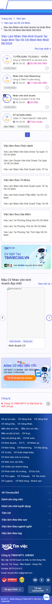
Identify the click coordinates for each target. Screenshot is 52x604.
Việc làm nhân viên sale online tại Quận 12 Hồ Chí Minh (26, 153)
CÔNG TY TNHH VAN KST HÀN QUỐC (30, 118)
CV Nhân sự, (33, 443)
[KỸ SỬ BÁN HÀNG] (7, 118)
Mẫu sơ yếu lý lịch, (10, 433)
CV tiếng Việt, (41, 419)
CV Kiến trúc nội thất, (12, 462)
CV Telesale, (23, 476)
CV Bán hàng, (8, 447)
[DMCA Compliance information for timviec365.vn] (21, 580)
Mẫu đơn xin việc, (10, 428)
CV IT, (22, 443)
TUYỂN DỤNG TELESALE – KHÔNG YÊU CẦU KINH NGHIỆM (31, 56)
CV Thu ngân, (8, 476)
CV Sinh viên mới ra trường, (15, 457)
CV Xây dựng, (41, 447)
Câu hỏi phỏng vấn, (11, 438)
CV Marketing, (24, 447)
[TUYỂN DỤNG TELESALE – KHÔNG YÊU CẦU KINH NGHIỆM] (7, 59)
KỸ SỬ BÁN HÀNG (22, 115)
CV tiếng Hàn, (8, 424)
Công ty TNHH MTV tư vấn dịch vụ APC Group (31, 60)
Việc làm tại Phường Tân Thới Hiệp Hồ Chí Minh (25, 233)
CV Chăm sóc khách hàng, (14, 466)
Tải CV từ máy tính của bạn (19, 378)
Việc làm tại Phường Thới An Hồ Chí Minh (25, 226)
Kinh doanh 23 (17, 345)
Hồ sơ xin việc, (8, 419)
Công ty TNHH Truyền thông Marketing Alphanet (26, 79)
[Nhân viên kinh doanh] (7, 98)
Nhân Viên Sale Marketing (26, 76)
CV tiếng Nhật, (25, 424)
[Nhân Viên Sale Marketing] (7, 79)
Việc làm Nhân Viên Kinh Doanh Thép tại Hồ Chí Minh (26, 205)
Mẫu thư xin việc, (30, 428)
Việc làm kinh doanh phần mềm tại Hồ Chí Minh (25, 196)
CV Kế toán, (29, 438)
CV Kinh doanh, (9, 443)
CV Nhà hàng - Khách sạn (29, 481)
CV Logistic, (7, 481)
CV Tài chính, (39, 476)
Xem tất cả (44, 283)
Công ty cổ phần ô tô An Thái (26, 99)
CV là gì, (26, 433)
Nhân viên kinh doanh (24, 95)
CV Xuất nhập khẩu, (24, 452)
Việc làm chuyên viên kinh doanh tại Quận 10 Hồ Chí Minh (25, 162)
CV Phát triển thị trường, (14, 471)
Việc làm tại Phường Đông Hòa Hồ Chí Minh (26, 220)
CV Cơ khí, (6, 452)
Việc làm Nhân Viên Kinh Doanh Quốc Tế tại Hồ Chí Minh (26, 171)
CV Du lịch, (34, 471)
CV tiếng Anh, (25, 419)
